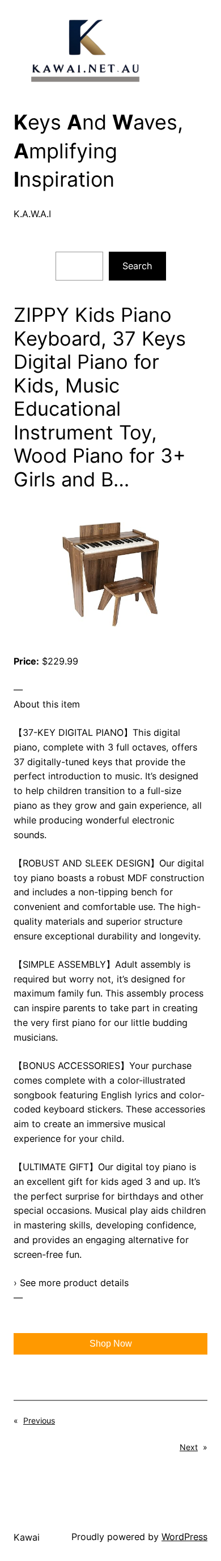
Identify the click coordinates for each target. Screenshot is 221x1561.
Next (189, 1447)
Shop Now (111, 1343)
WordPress (184, 1536)
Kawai (27, 1537)
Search (137, 265)
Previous (39, 1420)
